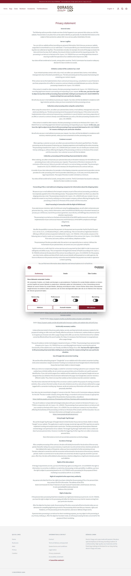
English (109, 9)
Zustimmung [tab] (39, 273)
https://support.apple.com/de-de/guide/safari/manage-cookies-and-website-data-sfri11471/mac (68, 323)
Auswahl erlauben (65, 307)
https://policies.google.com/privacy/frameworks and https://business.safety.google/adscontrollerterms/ (65, 399)
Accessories (31, 9)
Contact (51, 539)
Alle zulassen (91, 307)
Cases (16, 9)
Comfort (14, 553)
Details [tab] (65, 273)
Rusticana (15, 543)
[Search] (122, 9)
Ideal (13, 546)
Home (5, 9)
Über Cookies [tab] (92, 273)
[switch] (55, 300)
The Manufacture (42, 9)
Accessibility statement (56, 557)
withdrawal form (73, 208)
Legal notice (52, 550)
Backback (23, 9)
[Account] (118, 9)
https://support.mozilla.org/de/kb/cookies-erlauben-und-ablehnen (70, 319)
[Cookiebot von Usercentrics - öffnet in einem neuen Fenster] (96, 267)
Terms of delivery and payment (58, 543)
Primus (14, 550)
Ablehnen (40, 307)
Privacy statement (54, 553)
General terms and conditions (58, 546)
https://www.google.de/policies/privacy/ (65, 414)
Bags (10, 9)
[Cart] (126, 9)
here (86, 437)
